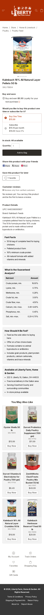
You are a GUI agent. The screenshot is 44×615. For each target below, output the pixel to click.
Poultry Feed (17, 30)
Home (5, 27)
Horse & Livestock (27, 27)
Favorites (13, 566)
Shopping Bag (30, 566)
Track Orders (30, 556)
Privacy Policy (31, 597)
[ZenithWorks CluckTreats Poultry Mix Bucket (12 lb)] (32, 461)
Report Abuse (27, 604)
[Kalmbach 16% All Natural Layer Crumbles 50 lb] (12, 508)
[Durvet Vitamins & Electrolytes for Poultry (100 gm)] (12, 461)
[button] (22, 10)
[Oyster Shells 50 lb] (12, 415)
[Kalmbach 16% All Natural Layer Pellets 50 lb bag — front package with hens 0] (22, 54)
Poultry (5, 30)
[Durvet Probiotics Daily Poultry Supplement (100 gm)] (32, 415)
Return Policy (33, 600)
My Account (13, 556)
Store (13, 27)
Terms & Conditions (15, 597)
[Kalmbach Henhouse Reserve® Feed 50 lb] (32, 508)
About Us (15, 604)
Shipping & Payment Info (15, 600)
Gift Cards (13, 575)
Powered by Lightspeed (22, 608)
